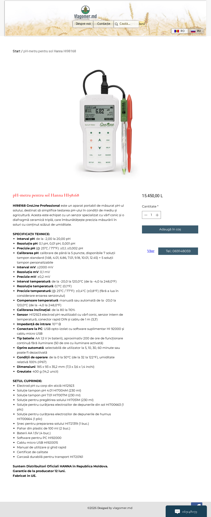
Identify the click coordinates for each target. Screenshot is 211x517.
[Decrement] (145, 215)
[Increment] (157, 215)
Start (16, 51)
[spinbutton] (151, 215)
